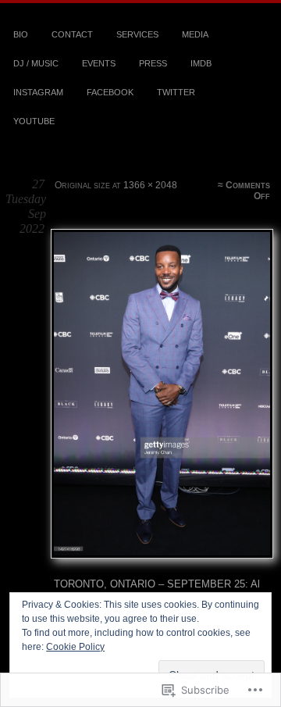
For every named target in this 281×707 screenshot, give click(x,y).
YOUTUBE (34, 121)
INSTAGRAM (38, 92)
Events (99, 63)
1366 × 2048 (150, 185)
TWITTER (176, 92)
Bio (20, 34)
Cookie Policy (75, 646)
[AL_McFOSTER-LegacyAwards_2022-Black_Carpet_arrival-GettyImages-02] (161, 394)
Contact (72, 34)
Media (195, 34)
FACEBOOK (110, 92)
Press (153, 63)
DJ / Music (36, 63)
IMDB (201, 63)
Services (137, 34)
